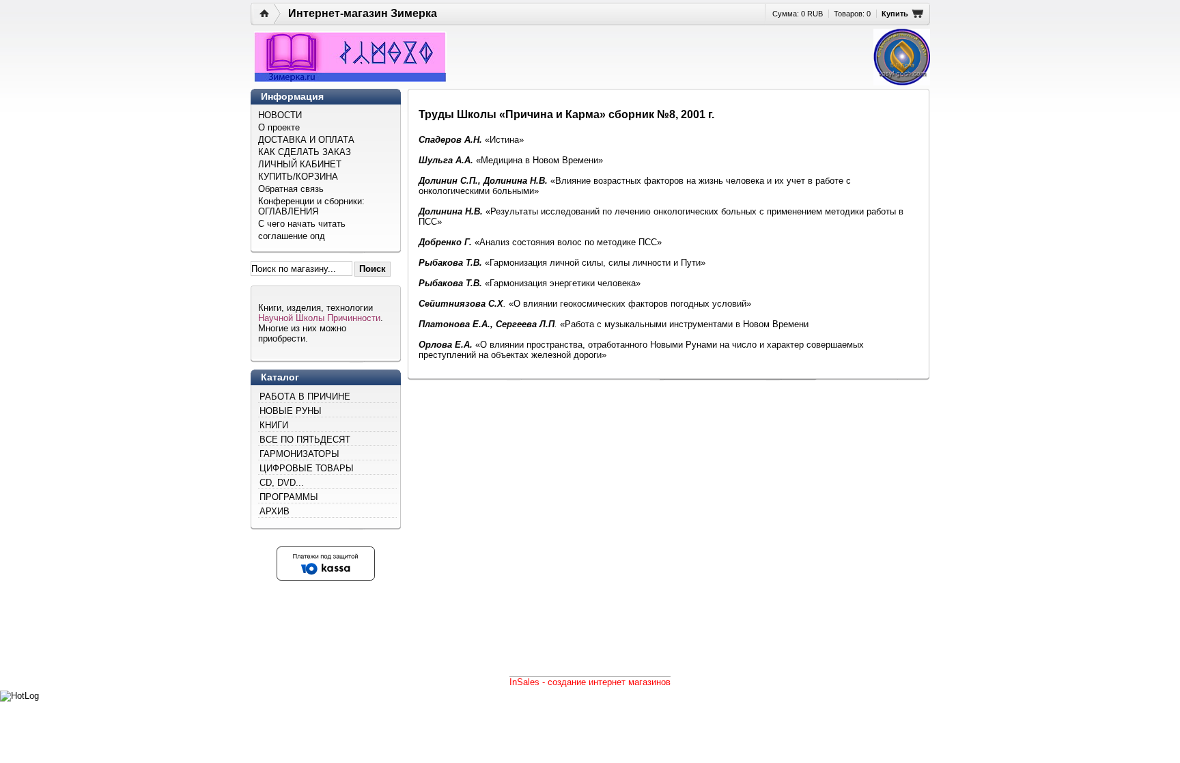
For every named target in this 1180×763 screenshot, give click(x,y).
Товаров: (852, 14)
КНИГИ (273, 425)
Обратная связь (291, 189)
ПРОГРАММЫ (288, 497)
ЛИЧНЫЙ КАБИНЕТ (299, 164)
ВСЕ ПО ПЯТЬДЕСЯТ (304, 439)
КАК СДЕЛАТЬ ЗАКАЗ (304, 152)
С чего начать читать (302, 224)
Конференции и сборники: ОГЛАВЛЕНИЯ (311, 206)
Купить (895, 14)
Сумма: (797, 14)
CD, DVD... (281, 482)
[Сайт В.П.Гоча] (901, 57)
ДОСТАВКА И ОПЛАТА (306, 140)
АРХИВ (274, 511)
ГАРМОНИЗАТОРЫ (299, 454)
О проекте (279, 127)
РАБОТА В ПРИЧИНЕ (304, 396)
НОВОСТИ (280, 115)
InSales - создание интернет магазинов (590, 682)
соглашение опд (291, 236)
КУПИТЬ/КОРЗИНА (298, 176)
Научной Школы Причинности (319, 318)
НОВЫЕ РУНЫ (290, 411)
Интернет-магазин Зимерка (362, 13)
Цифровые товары (306, 468)
